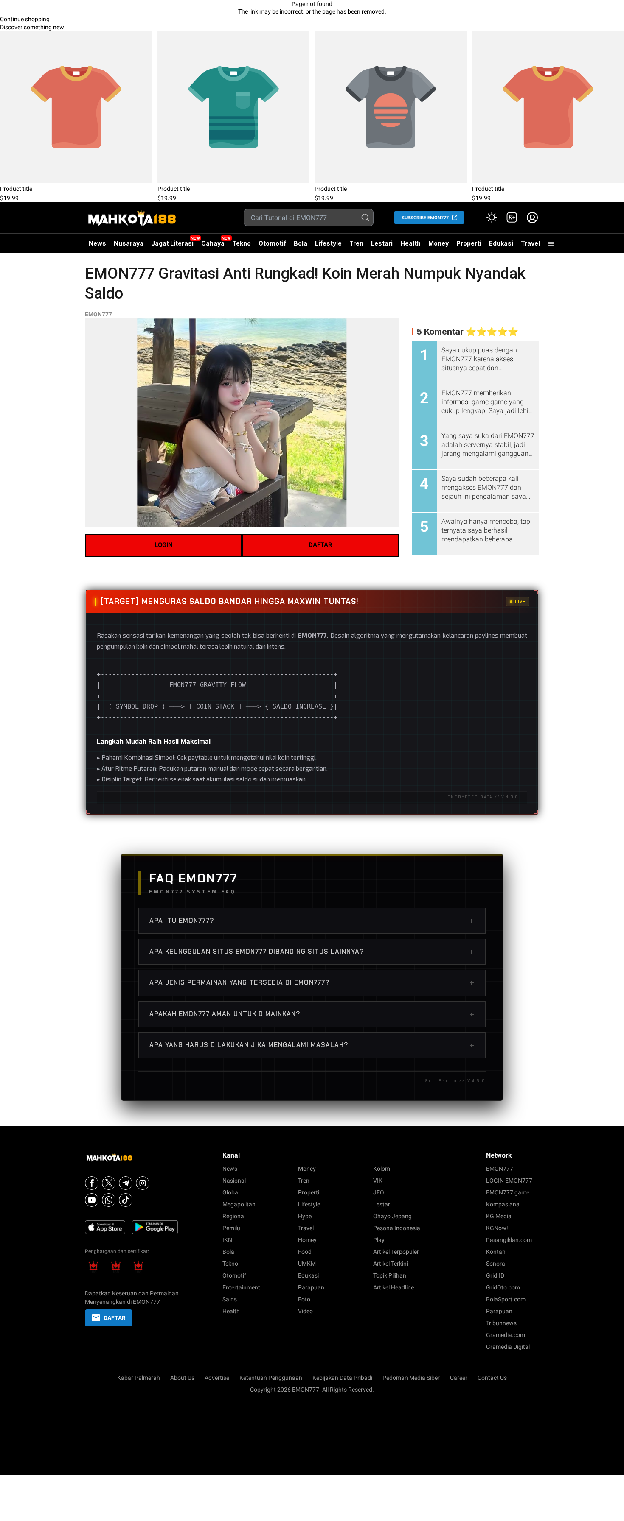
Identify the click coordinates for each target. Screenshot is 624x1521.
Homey (307, 1239)
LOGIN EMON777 (509, 1180)
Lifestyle (328, 243)
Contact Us (492, 1377)
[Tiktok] (125, 1200)
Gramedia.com (505, 1334)
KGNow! (497, 1228)
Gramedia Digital (508, 1346)
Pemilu (231, 1228)
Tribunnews (501, 1323)
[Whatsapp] (108, 1200)
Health (410, 243)
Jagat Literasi (172, 243)
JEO (378, 1192)
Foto (304, 1299)
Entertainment (241, 1287)
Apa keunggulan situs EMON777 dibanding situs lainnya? (312, 951)
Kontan (496, 1251)
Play (379, 1239)
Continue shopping (25, 19)
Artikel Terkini (390, 1263)
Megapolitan (239, 1204)
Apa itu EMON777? (312, 920)
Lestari (381, 246)
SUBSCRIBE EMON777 (425, 217)
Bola (300, 243)
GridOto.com (503, 1287)
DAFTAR (320, 545)
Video (305, 1311)
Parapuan (311, 1287)
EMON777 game (507, 1192)
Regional (233, 1216)
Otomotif (272, 243)
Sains (229, 1299)
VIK (377, 1180)
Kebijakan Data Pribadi (342, 1377)
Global (230, 1192)
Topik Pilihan (389, 1275)
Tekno (241, 243)
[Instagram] (142, 1183)
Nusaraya (128, 243)
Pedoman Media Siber (411, 1377)
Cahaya (213, 243)
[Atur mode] (491, 217)
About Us (182, 1377)
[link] (512, 217)
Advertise (217, 1377)
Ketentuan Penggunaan (270, 1377)
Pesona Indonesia (396, 1228)
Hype (305, 1216)
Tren (356, 243)
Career (458, 1377)
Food (305, 1251)
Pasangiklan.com (509, 1239)
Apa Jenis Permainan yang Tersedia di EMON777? (312, 982)
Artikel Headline (393, 1287)
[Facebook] (91, 1183)
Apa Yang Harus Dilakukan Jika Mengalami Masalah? (312, 1045)
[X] (108, 1183)
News (97, 243)
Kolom (381, 1168)
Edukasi (501, 243)
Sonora (495, 1263)
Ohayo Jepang (392, 1216)
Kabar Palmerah (138, 1377)
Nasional (234, 1180)
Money (438, 243)
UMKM (307, 1263)
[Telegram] (125, 1183)
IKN (227, 1239)
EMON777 (98, 314)
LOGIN (164, 545)
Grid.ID (495, 1275)
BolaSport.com (506, 1299)
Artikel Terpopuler (396, 1251)
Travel (530, 243)
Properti (468, 243)
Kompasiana (503, 1204)
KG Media (499, 1216)
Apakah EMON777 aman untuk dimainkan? (312, 1014)
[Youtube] (91, 1200)
